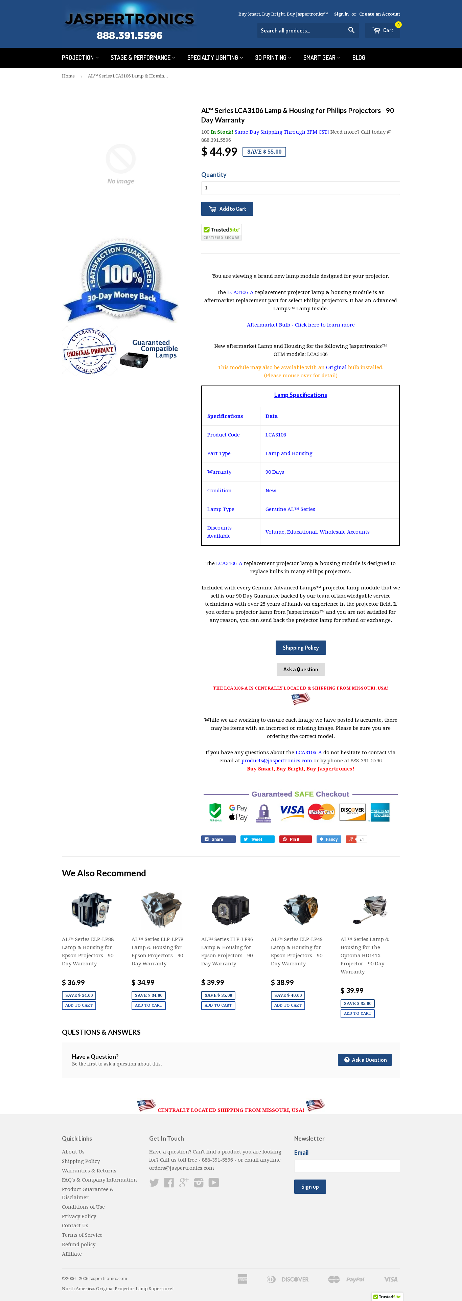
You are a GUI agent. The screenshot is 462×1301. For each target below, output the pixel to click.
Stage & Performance (141, 57)
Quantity (214, 174)
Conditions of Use (83, 1207)
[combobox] (308, 30)
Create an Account (379, 14)
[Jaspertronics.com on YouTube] (214, 1185)
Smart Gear (320, 57)
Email (301, 1152)
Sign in (341, 14)
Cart (391, 28)
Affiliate (72, 1254)
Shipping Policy (301, 647)
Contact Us (75, 1226)
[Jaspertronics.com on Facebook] (169, 1185)
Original (337, 367)
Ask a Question (300, 669)
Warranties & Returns (89, 1171)
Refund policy (78, 1244)
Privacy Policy (79, 1216)
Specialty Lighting (213, 57)
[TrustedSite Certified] (221, 232)
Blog (358, 57)
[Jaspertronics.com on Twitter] (154, 1185)
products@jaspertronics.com (276, 761)
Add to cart (79, 1005)
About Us (73, 1152)
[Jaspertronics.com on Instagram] (199, 1185)
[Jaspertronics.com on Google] (184, 1185)
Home (68, 75)
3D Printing (271, 57)
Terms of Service (82, 1235)
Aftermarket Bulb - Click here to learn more (301, 325)
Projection (78, 57)
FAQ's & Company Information (99, 1180)
